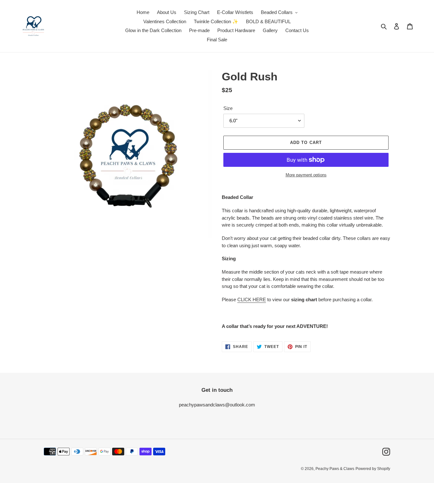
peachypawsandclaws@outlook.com (217, 404)
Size (228, 108)
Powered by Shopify (373, 468)
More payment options (306, 175)
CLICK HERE (251, 299)
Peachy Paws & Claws (334, 468)
